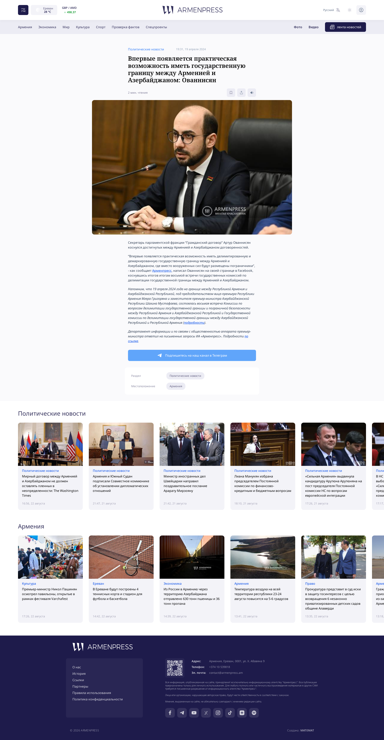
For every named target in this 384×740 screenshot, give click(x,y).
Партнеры (80, 686)
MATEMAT (307, 730)
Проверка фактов (125, 27)
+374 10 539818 (219, 667)
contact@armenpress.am (226, 673)
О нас (76, 667)
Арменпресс (162, 270)
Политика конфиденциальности (97, 699)
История (79, 673)
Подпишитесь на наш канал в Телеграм (196, 355)
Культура (83, 27)
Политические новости (185, 376)
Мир (66, 27)
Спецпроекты (156, 27)
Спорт (100, 27)
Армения (25, 27)
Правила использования (91, 693)
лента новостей (349, 27)
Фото (298, 27)
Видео (314, 27)
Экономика (47, 27)
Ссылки (78, 680)
